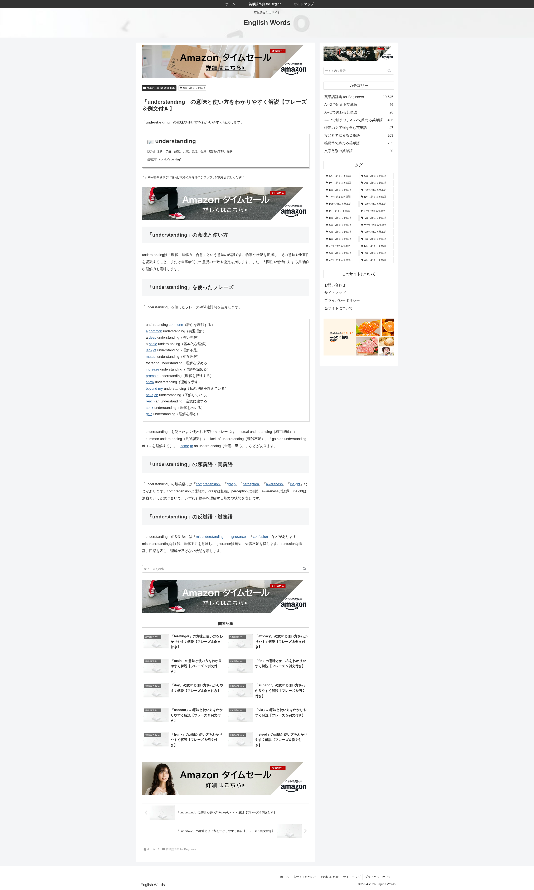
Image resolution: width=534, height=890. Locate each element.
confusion (260, 537)
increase (152, 369)
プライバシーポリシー (342, 301)
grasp (231, 484)
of (154, 350)
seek (149, 408)
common (155, 331)
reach (150, 401)
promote (152, 376)
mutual (151, 357)
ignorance (238, 537)
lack (149, 350)
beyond (151, 389)
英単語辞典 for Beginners (161, 87)
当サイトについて (338, 308)
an (156, 395)
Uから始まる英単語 (194, 87)
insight (295, 484)
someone (176, 325)
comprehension (208, 484)
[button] (304, 569)
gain (149, 414)
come (184, 446)
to (191, 446)
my (160, 389)
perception (251, 484)
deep (152, 337)
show (150, 382)
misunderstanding (209, 537)
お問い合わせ (335, 285)
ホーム (284, 877)
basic (153, 344)
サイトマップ (335, 293)
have (149, 395)
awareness (274, 484)
